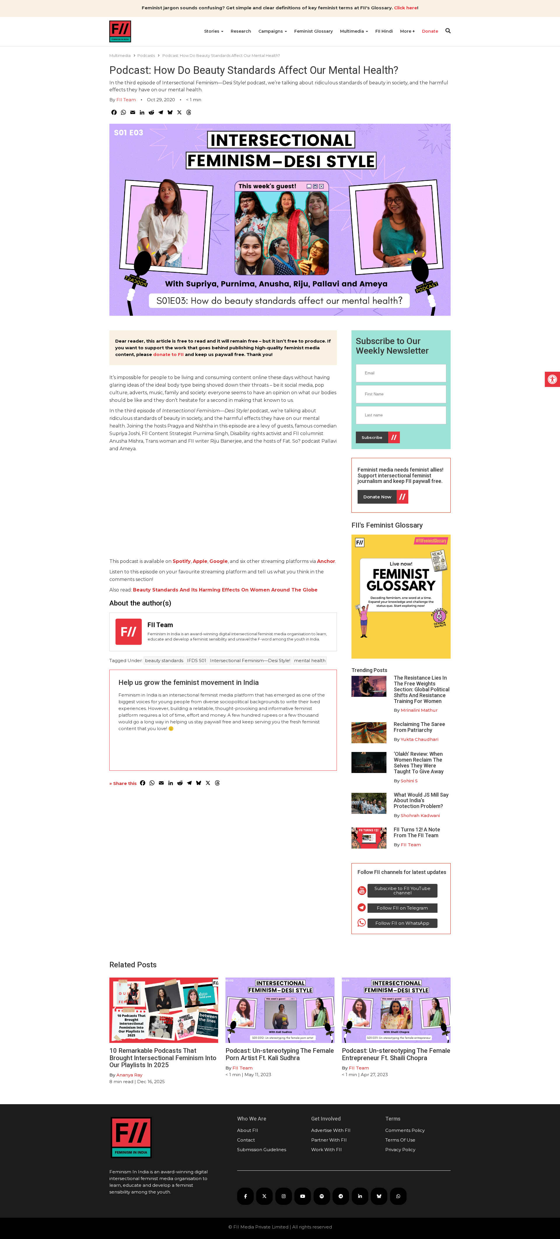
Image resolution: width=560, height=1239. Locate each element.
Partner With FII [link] (329, 1140)
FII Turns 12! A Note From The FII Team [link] (417, 832)
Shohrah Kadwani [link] (420, 815)
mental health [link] (310, 660)
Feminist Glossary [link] (313, 31)
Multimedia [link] (352, 31)
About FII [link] (247, 1130)
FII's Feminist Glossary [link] (387, 525)
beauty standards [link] (164, 660)
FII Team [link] (126, 99)
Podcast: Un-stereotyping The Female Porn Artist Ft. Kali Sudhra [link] (279, 1054)
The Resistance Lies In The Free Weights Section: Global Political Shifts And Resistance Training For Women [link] (421, 689)
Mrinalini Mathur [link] (419, 710)
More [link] (406, 31)
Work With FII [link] (326, 1149)
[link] (552, 379)
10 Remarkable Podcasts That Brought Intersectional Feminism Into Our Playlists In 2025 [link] (162, 1057)
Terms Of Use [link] (400, 1140)
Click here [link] (405, 8)
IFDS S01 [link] (196, 660)
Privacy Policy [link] (400, 1149)
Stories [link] (212, 31)
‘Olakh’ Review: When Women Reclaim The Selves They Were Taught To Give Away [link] (419, 762)
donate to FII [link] (168, 354)
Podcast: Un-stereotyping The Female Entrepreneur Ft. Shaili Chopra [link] (396, 1054)
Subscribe (372, 437)
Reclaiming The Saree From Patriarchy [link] (419, 727)
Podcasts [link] (146, 55)
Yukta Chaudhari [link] (419, 739)
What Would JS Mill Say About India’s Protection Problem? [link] (421, 800)
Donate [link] (430, 31)
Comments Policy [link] (405, 1130)
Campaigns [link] (271, 31)
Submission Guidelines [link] (261, 1149)
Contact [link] (246, 1140)
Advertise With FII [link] (331, 1130)
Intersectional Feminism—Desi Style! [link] (250, 660)
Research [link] (241, 31)
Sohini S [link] (409, 780)
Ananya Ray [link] (129, 1075)
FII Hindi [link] (384, 31)
